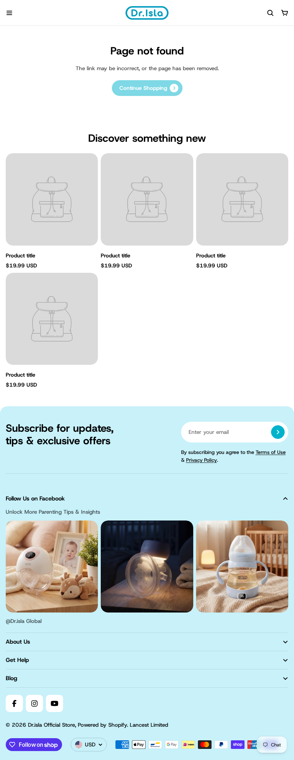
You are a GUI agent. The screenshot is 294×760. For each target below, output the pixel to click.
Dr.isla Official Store (51, 724)
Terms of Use (271, 452)
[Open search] (270, 13)
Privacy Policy (201, 460)
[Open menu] (9, 13)
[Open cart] (285, 13)
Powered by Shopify (102, 724)
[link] (147, 88)
